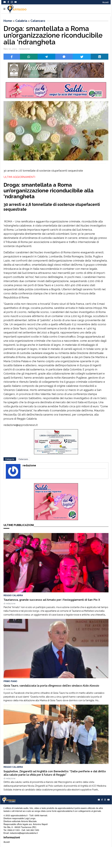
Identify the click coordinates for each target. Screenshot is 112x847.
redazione (10, 603)
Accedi (105, 2)
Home (8, 21)
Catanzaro (37, 21)
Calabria (21, 21)
